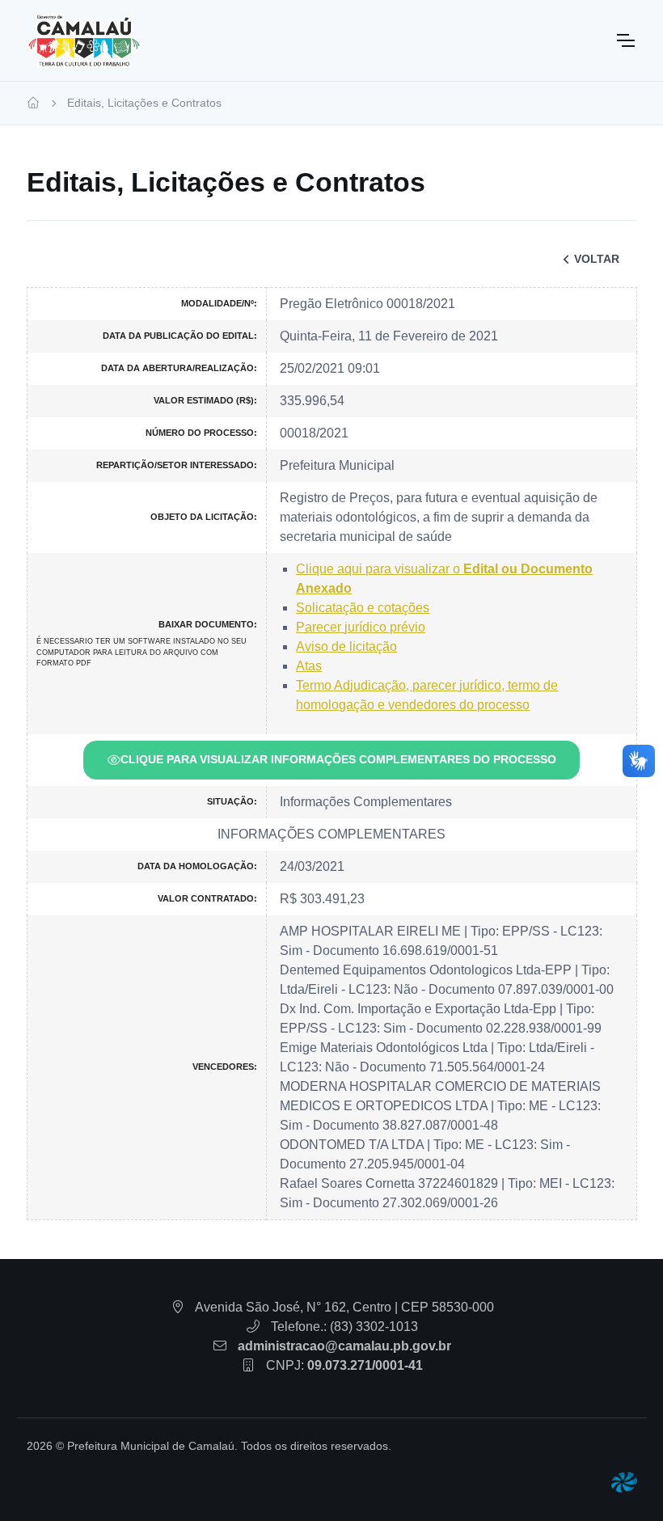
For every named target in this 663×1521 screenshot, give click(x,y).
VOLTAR (596, 258)
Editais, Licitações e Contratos (144, 102)
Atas (309, 666)
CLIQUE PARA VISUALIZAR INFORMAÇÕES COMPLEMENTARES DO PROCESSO (338, 759)
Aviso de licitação (346, 646)
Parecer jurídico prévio (360, 627)
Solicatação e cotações (362, 608)
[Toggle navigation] (625, 40)
